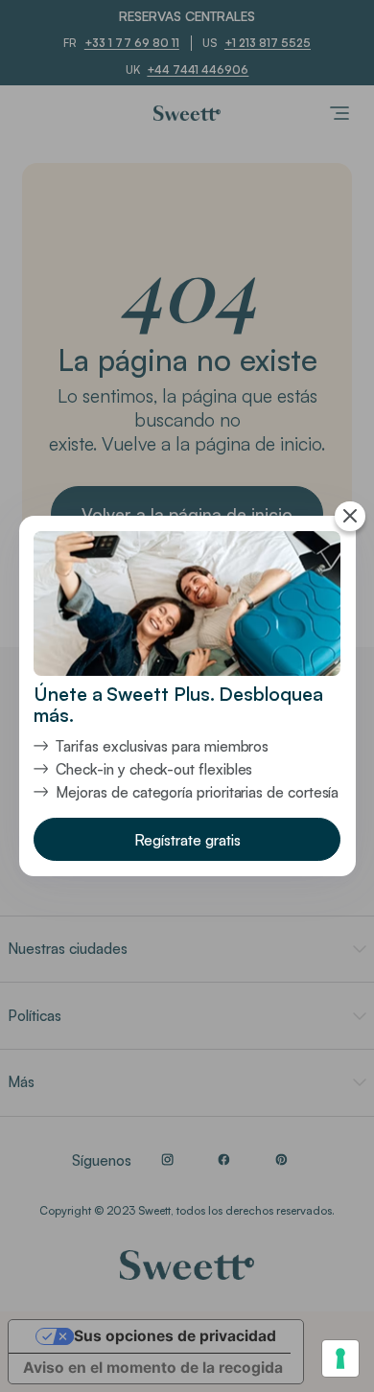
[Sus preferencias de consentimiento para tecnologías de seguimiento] (340, 1358)
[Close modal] (349, 516)
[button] (187, 839)
